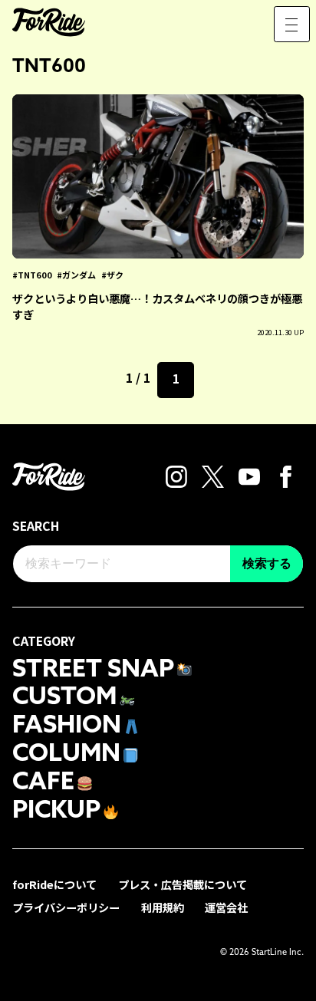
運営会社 (226, 907)
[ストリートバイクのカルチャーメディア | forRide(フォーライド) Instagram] (177, 475)
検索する (266, 563)
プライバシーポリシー (66, 907)
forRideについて (54, 884)
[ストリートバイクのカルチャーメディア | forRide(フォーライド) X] (213, 475)
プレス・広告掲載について (182, 884)
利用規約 (162, 907)
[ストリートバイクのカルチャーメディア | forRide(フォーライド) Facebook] (286, 475)
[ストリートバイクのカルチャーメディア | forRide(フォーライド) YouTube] (250, 475)
